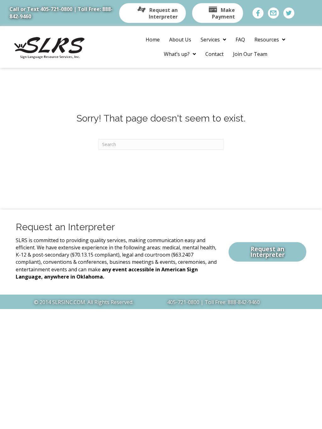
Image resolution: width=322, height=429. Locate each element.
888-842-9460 (244, 302)
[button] (152, 13)
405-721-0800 (56, 9)
